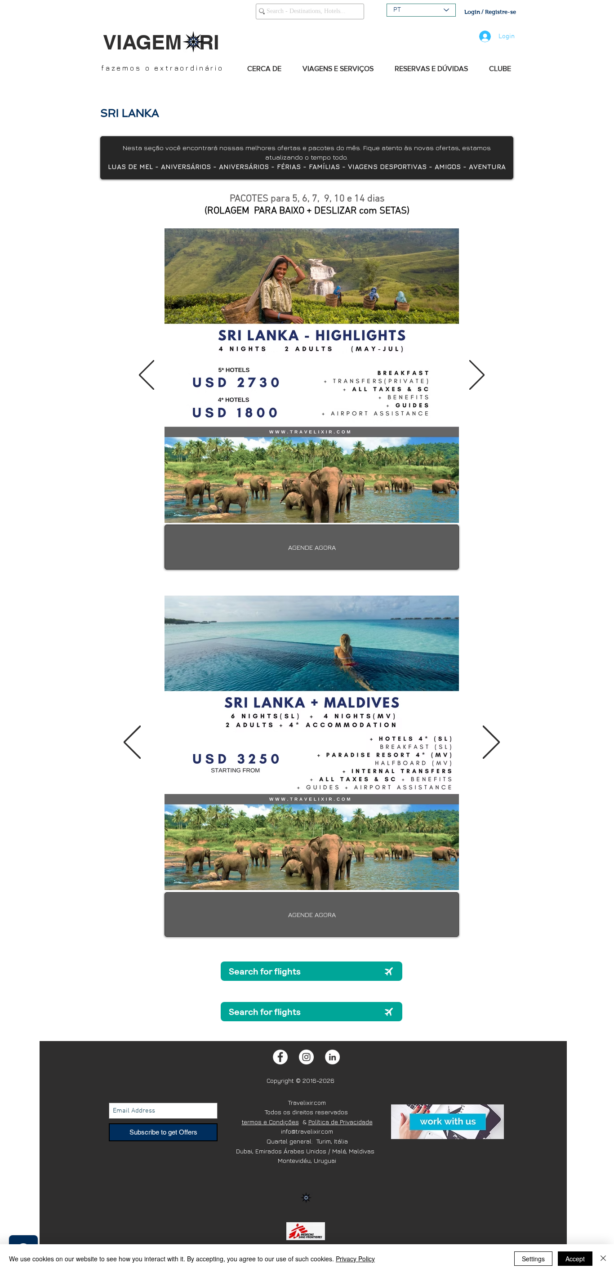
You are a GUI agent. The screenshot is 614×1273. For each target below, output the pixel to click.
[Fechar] (603, 1258)
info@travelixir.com (307, 1131)
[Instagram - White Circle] (306, 1057)
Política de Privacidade (340, 1122)
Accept (575, 1258)
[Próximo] (477, 375)
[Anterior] (146, 375)
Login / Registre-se (490, 12)
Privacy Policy (355, 1258)
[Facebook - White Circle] (280, 1057)
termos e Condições (270, 1122)
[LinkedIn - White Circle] (332, 1057)
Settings (533, 1258)
